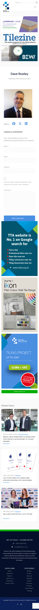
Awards (29, 571)
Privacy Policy (9, 583)
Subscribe (10, 581)
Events (29, 573)
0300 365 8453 (21, 543)
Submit (9, 576)
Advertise (10, 573)
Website (7, 167)
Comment (8, 190)
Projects (29, 586)
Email (6, 157)
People (29, 581)
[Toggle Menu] (35, 7)
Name (6, 146)
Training (29, 591)
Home (10, 571)
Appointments (23, 434)
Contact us (9, 578)
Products (29, 583)
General (18, 475)
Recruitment (29, 588)
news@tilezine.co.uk (20, 547)
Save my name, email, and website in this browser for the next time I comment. (17, 183)
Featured (29, 578)
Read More (6, 443)
